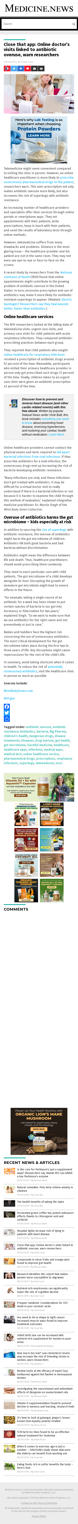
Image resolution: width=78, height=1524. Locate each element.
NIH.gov (9, 698)
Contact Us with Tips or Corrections (39, 1503)
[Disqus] (39, 962)
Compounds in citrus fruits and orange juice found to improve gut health (43, 1261)
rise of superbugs (54, 530)
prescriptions (45, 758)
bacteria (42, 731)
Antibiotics (27, 731)
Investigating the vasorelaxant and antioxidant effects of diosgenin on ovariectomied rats (45, 1390)
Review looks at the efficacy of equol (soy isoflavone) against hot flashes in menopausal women (44, 1374)
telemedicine (45, 763)
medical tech (13, 754)
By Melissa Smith (39, 1180)
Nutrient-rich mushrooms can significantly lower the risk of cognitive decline (42, 1290)
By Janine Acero (38, 1425)
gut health (62, 740)
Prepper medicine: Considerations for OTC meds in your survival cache (42, 1304)
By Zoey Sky (37, 1195)
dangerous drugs (41, 736)
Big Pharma (58, 731)
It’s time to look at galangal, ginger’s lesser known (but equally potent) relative (43, 1419)
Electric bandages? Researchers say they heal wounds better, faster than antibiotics (38, 304)
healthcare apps (15, 749)
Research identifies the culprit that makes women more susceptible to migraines (42, 1276)
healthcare (61, 745)
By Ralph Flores (38, 1439)
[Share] (39, 719)
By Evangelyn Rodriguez (42, 1346)
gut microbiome (15, 745)
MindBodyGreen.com (18, 691)
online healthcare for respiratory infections (34, 354)
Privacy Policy (39, 1516)
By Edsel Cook (38, 1252)
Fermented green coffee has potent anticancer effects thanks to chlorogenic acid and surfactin (45, 1216)
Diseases (27, 740)
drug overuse (44, 740)
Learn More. (57, 434)
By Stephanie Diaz (39, 1410)
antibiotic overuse (38, 727)
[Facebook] (39, 707)
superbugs (26, 763)
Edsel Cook (27, 61)
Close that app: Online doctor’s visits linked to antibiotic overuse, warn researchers (45, 1247)
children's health (16, 736)
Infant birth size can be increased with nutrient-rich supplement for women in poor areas (44, 1339)
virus (58, 763)
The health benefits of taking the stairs (40, 1201)
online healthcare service (41, 754)
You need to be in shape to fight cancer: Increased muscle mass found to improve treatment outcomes (42, 1321)
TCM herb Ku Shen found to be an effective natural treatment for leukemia (43, 1433)
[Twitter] (39, 713)
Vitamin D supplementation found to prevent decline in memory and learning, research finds (45, 1405)
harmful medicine (39, 745)
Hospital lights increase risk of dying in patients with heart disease (40, 1232)
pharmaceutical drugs (19, 758)
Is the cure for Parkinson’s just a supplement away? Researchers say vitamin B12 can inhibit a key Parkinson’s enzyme (44, 1173)
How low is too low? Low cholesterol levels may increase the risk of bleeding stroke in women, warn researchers (43, 1357)
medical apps (53, 749)
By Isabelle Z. (37, 1364)
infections (35, 749)
